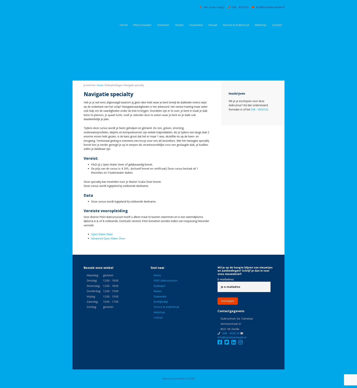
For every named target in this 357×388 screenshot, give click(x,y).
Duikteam (159, 286)
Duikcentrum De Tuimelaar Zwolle (100, 11)
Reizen (158, 291)
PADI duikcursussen (165, 280)
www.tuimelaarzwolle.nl (174, 378)
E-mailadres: (226, 279)
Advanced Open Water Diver (108, 238)
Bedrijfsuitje (161, 301)
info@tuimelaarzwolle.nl (270, 7)
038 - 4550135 (240, 7)
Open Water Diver (102, 234)
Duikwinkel (160, 296)
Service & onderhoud (166, 307)
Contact (158, 317)
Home (157, 275)
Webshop (159, 312)
